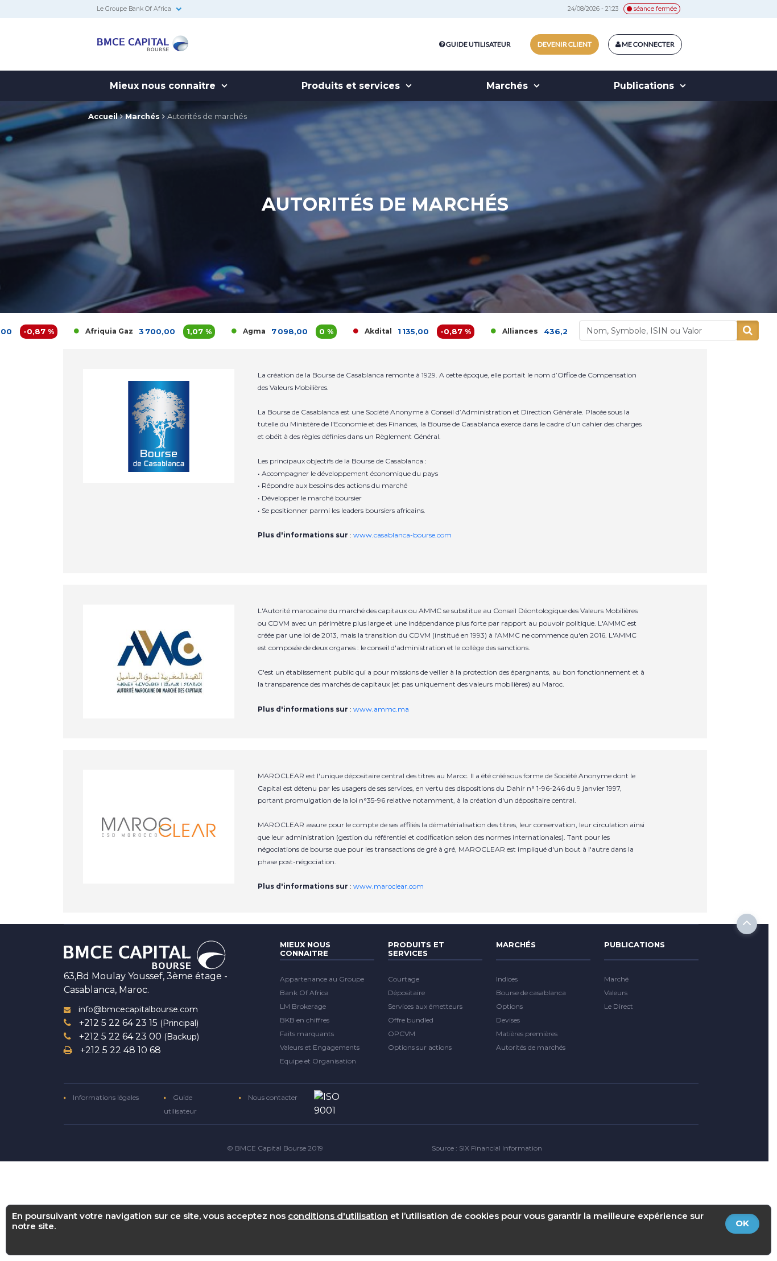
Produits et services (352, 85)
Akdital (335, 331)
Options (509, 1006)
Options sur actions (420, 1047)
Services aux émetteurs (425, 1006)
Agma (211, 331)
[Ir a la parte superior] (747, 924)
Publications (645, 85)
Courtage (403, 979)
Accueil (103, 116)
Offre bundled (410, 1020)
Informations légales (105, 1097)
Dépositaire (406, 992)
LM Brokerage (303, 1006)
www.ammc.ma (381, 709)
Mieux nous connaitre (164, 85)
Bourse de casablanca (531, 992)
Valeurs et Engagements (319, 1047)
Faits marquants (307, 1033)
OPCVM (401, 1033)
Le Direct (618, 1006)
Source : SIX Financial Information (487, 1148)
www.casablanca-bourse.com (402, 535)
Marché (616, 979)
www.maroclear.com (388, 886)
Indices (507, 979)
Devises (508, 1020)
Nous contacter (271, 1097)
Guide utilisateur (478, 44)
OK (742, 1223)
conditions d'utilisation (338, 1215)
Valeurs (615, 992)
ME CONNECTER (648, 44)
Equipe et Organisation (318, 1061)
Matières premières (526, 1033)
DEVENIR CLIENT (565, 44)
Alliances (477, 331)
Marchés (508, 85)
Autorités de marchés (207, 116)
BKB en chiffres (304, 1020)
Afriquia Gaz (66, 331)
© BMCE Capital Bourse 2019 (275, 1148)
